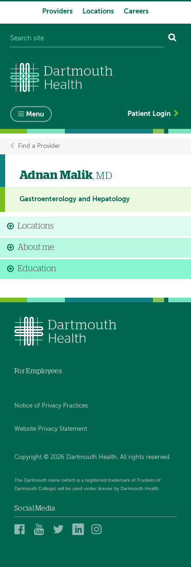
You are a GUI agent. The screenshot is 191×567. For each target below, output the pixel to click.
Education (37, 269)
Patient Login (149, 113)
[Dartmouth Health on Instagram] (98, 529)
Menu (35, 114)
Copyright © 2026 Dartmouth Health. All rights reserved (92, 457)
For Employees (38, 371)
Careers (136, 11)
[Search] (172, 38)
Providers (57, 11)
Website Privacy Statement (50, 429)
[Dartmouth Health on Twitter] (60, 529)
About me (36, 247)
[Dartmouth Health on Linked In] (79, 529)
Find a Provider (39, 146)
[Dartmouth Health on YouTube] (41, 529)
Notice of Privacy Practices (51, 406)
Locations (98, 11)
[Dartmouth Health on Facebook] (21, 529)
